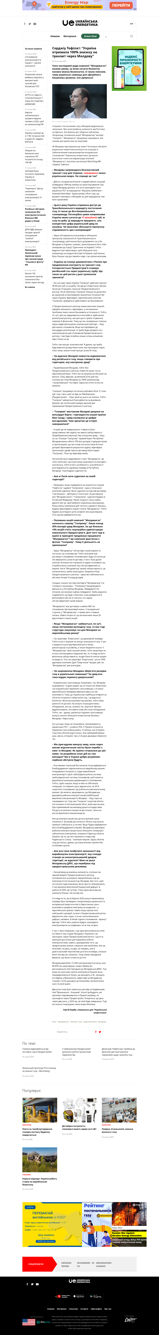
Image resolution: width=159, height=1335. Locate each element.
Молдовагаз (63, 1022)
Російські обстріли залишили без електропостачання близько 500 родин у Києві (35, 215)
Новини (55, 36)
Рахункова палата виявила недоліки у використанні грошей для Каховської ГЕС (34, 80)
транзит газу (76, 1022)
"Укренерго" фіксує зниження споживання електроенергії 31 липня (34, 194)
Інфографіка (96, 1309)
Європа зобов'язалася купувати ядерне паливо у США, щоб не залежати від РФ (34, 118)
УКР (131, 24)
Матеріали (69, 36)
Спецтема (73, 1309)
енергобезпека (90, 1022)
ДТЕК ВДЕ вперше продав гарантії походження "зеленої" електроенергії (33, 235)
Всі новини (30, 287)
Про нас (107, 1309)
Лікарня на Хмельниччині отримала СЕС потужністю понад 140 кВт (33, 156)
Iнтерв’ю (84, 1309)
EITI (93, 1263)
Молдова (102, 1022)
